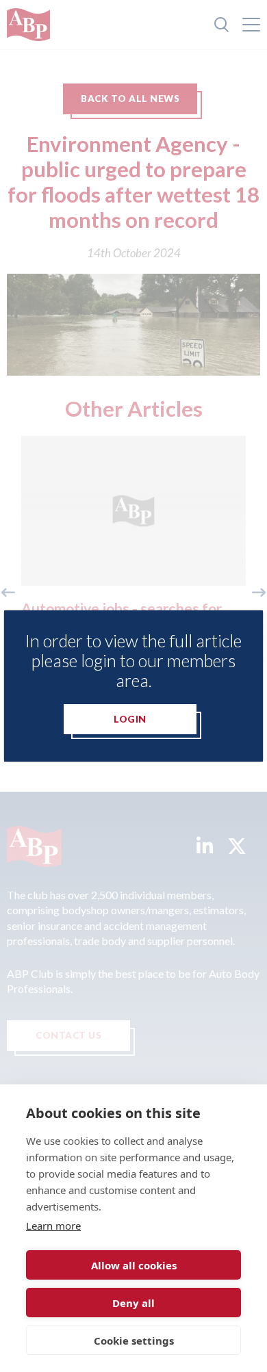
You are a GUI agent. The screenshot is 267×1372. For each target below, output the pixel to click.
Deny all (133, 1303)
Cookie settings (134, 1340)
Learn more (53, 1225)
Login (130, 719)
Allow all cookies (134, 1265)
